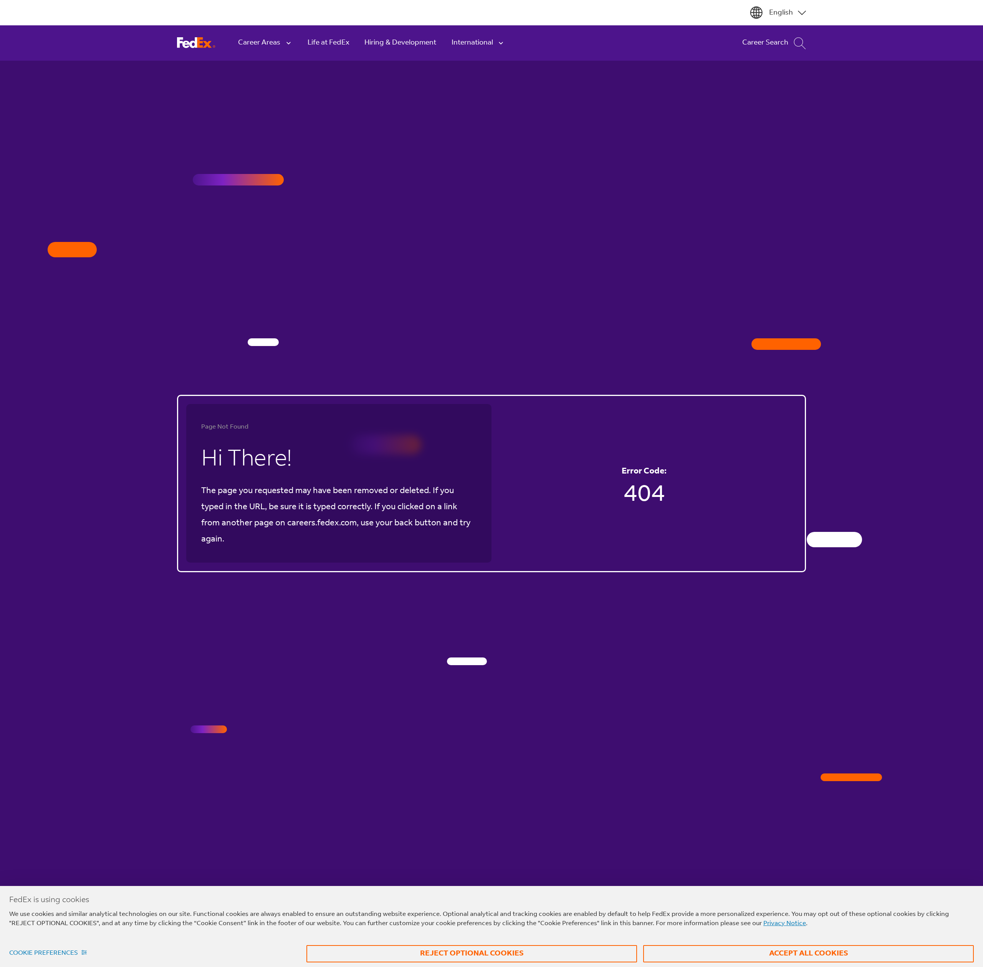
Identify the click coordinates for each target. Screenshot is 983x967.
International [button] (472, 42)
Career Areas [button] (259, 42)
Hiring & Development (400, 42)
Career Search (765, 42)
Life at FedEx (328, 42)
